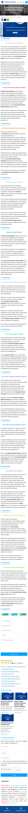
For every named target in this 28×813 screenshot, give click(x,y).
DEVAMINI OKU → (5, 712)
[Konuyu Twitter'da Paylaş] (5, 20)
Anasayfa (11, 12)
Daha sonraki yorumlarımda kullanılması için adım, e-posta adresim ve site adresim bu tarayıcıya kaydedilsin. (14, 763)
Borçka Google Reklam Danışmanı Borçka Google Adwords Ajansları (20, 704)
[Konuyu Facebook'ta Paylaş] (2, 20)
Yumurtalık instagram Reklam (8, 681)
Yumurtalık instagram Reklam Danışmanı (10, 679)
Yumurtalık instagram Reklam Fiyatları (10, 676)
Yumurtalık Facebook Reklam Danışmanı (10, 683)
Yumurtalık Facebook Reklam (8, 686)
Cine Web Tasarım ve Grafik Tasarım (7, 723)
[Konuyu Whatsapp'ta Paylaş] (8, 20)
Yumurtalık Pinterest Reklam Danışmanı (16, 666)
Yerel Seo (17, 12)
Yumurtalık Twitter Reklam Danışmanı (10, 671)
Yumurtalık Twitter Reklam (7, 674)
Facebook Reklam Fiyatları (7, 669)
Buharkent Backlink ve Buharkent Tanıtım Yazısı (7, 703)
